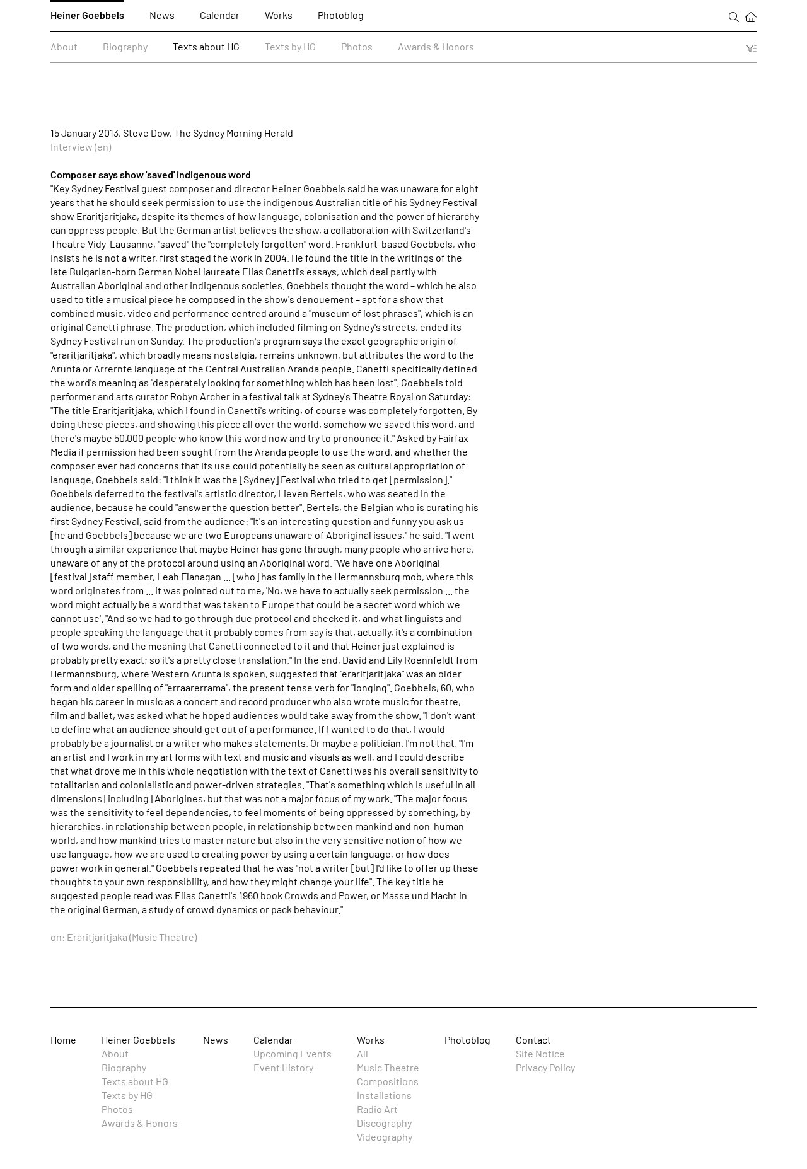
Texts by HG (290, 46)
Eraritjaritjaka (97, 937)
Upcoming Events (292, 1053)
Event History (283, 1067)
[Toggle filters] (751, 47)
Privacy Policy (545, 1067)
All (362, 1053)
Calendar (220, 15)
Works (279, 15)
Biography (125, 46)
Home (63, 1039)
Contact (533, 1039)
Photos (357, 46)
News (162, 15)
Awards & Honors (436, 46)
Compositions (388, 1081)
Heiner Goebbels (87, 15)
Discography (384, 1123)
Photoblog (341, 15)
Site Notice (540, 1053)
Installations (384, 1095)
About (64, 46)
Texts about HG (206, 46)
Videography (384, 1137)
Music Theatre (388, 1067)
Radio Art (377, 1109)
